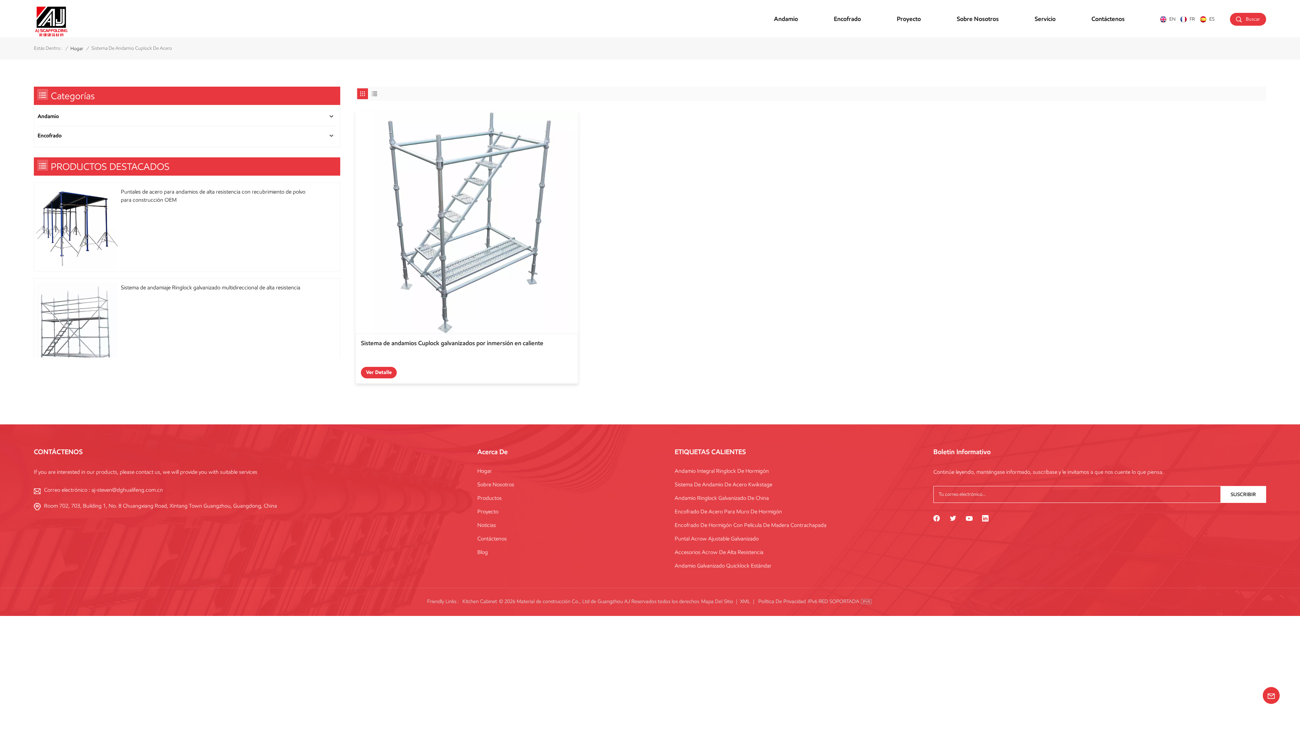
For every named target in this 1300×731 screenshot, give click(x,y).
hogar (76, 48)
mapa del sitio (717, 601)
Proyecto (909, 19)
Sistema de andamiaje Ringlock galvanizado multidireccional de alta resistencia (210, 287)
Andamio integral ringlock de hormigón (722, 471)
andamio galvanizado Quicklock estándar (723, 565)
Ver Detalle (379, 372)
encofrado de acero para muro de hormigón (728, 511)
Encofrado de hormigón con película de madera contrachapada (750, 525)
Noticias (486, 525)
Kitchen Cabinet (479, 601)
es (1212, 19)
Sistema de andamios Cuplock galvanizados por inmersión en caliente (452, 343)
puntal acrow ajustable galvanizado (717, 538)
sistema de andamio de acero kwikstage (723, 484)
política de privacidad (782, 601)
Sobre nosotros (978, 19)
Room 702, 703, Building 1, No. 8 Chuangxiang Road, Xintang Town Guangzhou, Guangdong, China (160, 506)
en (1172, 19)
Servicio (1045, 19)
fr (1192, 19)
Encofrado (847, 19)
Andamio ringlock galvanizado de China (722, 498)
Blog (482, 552)
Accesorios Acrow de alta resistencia (719, 552)
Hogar (484, 471)
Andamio (786, 19)
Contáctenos (1108, 19)
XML (745, 601)
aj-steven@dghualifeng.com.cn (127, 490)
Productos (489, 498)
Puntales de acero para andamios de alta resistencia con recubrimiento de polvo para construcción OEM (213, 196)
